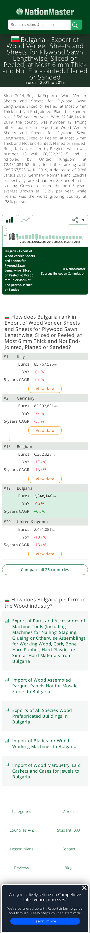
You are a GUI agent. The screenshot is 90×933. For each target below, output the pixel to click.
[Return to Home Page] (45, 11)
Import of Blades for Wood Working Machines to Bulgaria (44, 743)
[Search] (76, 25)
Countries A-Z (21, 830)
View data (45, 388)
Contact (69, 849)
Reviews (21, 867)
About (68, 811)
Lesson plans (21, 849)
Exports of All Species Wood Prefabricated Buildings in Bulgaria (42, 716)
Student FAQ (68, 830)
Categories (21, 811)
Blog (68, 867)
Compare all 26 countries (45, 569)
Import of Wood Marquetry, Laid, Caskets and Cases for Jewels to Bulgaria (47, 771)
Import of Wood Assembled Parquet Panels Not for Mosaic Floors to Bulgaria (45, 685)
